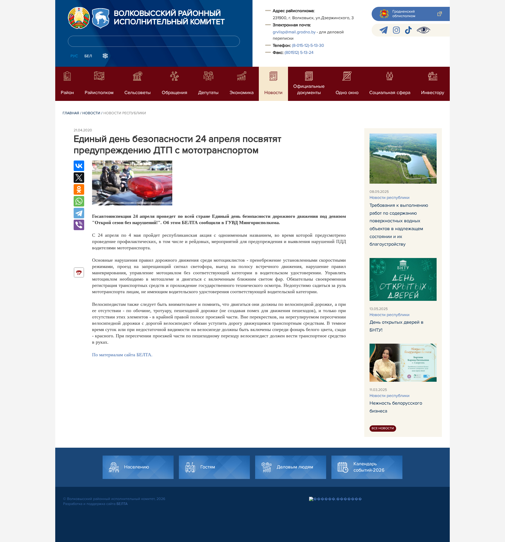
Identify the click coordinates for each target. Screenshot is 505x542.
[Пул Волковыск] (384, 30)
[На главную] (79, 18)
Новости (91, 113)
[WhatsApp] (79, 201)
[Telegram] (79, 213)
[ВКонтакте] (79, 166)
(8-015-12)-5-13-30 (308, 45)
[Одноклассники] (79, 189)
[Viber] (79, 225)
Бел (88, 56)
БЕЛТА (122, 504)
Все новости (383, 428)
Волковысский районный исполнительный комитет (169, 17)
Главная (71, 113)
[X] (79, 177)
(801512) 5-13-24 (299, 52)
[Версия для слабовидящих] (423, 30)
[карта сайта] (105, 55)
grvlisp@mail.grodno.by (294, 32)
